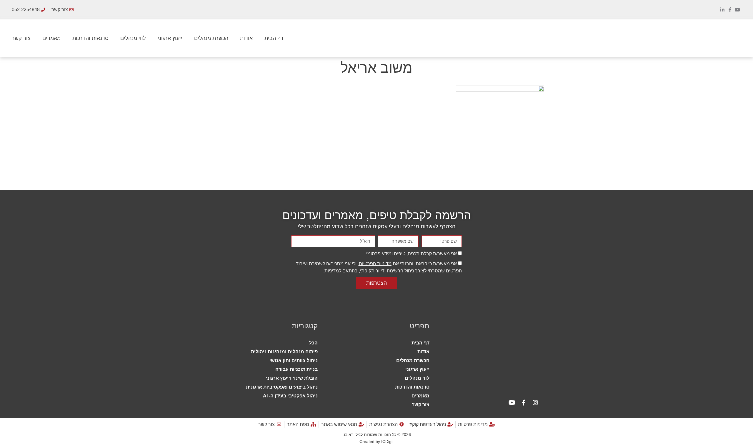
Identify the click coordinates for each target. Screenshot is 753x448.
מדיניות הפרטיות (375, 263)
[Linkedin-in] (722, 10)
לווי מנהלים (133, 38)
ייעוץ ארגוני (170, 38)
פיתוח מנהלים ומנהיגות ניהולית (284, 351)
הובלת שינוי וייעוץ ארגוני (292, 378)
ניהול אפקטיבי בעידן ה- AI (290, 395)
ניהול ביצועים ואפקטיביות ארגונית (282, 386)
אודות (246, 38)
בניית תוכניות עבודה (296, 369)
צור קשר (21, 38)
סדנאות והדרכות (90, 38)
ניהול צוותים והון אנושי (293, 360)
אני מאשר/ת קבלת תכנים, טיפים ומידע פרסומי (411, 253)
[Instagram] (535, 403)
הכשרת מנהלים (211, 38)
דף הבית (273, 38)
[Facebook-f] (730, 10)
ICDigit (387, 441)
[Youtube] (737, 10)
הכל (313, 342)
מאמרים (51, 38)
